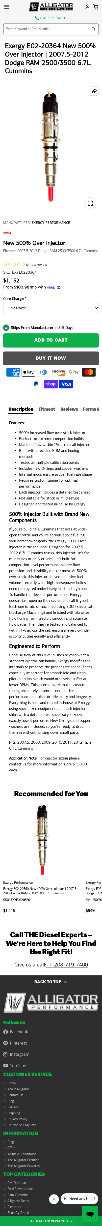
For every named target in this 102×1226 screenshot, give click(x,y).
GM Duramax (16, 1182)
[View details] (51, 1002)
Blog (10, 1101)
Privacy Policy (17, 1119)
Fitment (47, 409)
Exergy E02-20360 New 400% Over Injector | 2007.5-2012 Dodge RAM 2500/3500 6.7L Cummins (42, 859)
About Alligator (18, 1089)
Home (11, 1083)
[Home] (51, 7)
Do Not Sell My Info (21, 1125)
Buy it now (51, 358)
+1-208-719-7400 (67, 964)
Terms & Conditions (21, 1154)
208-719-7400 (52, 18)
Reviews (69, 409)
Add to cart (51, 340)
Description (20, 409)
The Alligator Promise (23, 1160)
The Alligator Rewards (23, 1166)
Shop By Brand (18, 1212)
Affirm (11, 1147)
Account (87, 6)
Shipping (13, 1113)
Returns (13, 1107)
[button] (51, 1221)
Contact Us (15, 1095)
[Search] (93, 29)
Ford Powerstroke (20, 1188)
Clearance (14, 1206)
